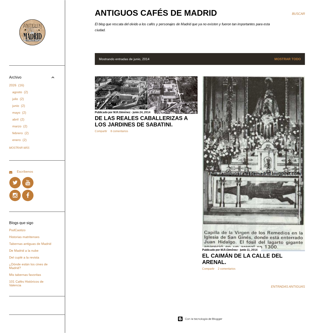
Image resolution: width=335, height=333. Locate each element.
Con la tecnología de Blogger (203, 318)
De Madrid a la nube (24, 250)
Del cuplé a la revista (24, 257)
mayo (18, 112)
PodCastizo (17, 230)
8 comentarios (119, 131)
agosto (19, 92)
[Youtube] (28, 182)
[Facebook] (28, 195)
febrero (20, 133)
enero (19, 140)
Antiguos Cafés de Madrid (156, 13)
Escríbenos (25, 171)
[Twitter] (15, 182)
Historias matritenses (24, 237)
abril (17, 119)
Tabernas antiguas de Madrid (30, 244)
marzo (19, 126)
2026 (16, 85)
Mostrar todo (287, 59)
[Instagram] (15, 195)
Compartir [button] (101, 131)
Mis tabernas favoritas (25, 275)
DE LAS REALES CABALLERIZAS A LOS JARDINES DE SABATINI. (141, 121)
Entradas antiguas (288, 286)
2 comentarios (226, 268)
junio (18, 106)
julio (17, 99)
